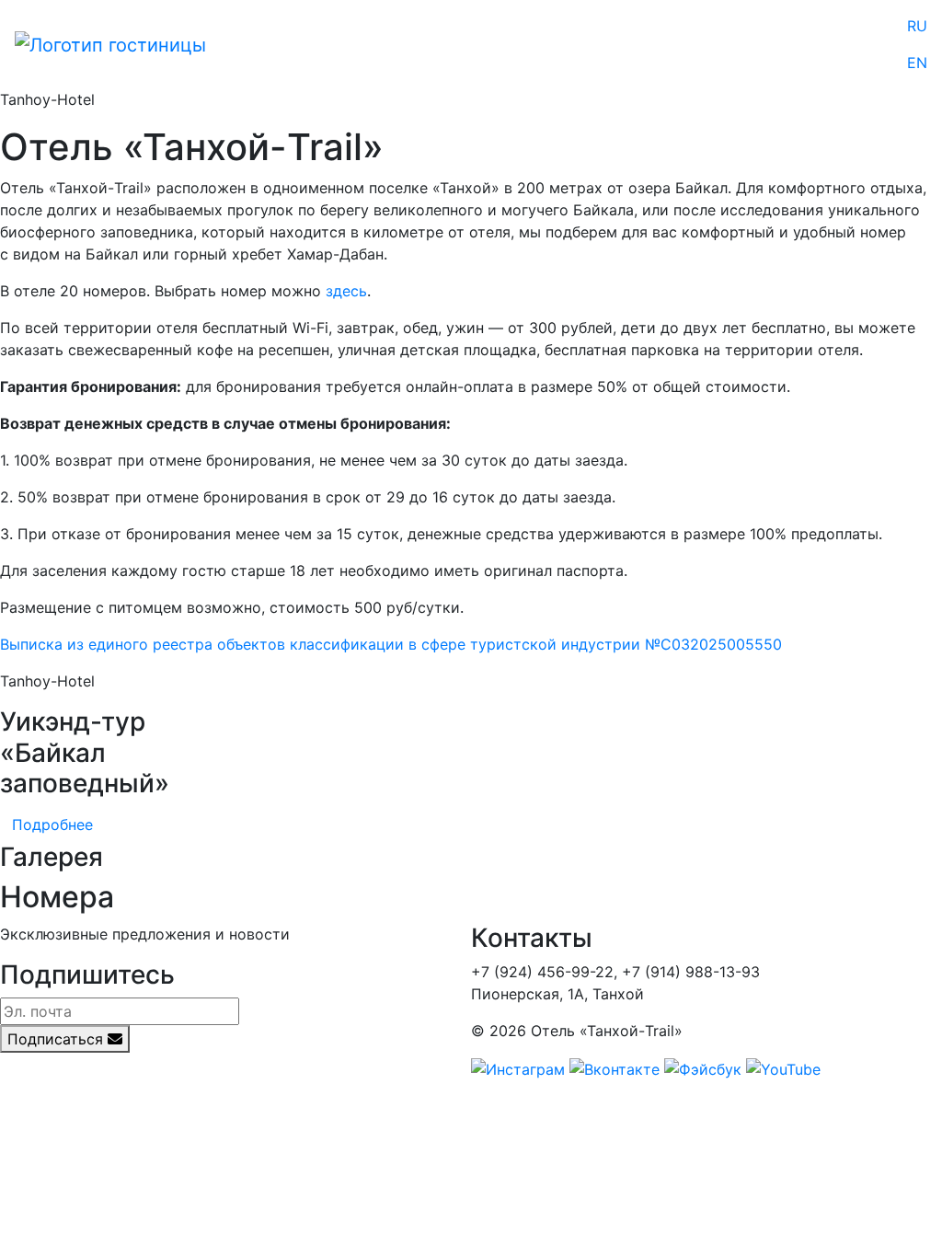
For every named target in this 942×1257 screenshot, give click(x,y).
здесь (346, 291)
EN (917, 62)
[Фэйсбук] (702, 1067)
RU (917, 26)
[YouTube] (783, 1067)
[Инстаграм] (518, 1067)
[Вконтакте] (614, 1067)
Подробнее (52, 824)
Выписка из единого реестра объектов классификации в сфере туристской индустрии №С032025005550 (391, 644)
